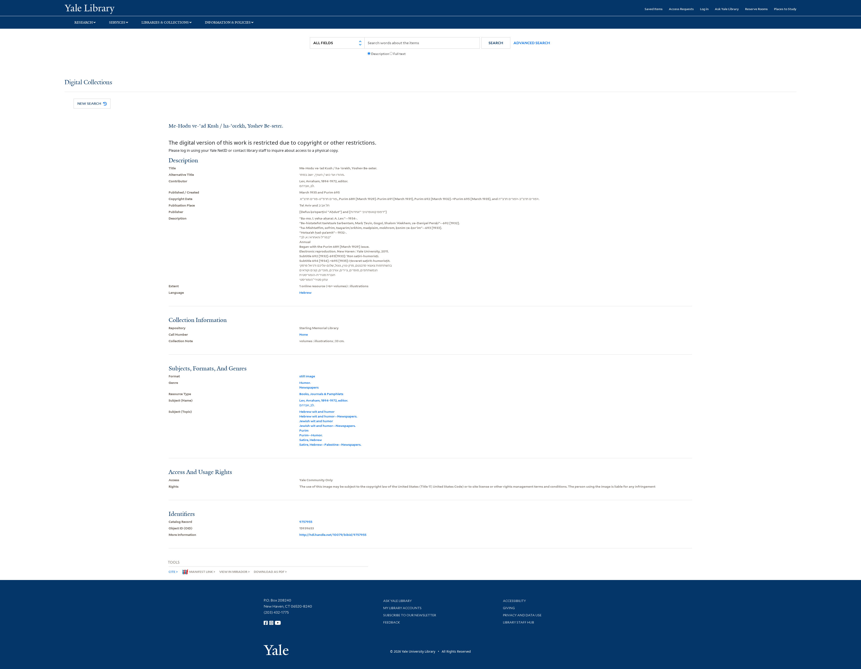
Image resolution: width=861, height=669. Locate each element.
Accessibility (514, 601)
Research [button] (83, 22)
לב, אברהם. (306, 405)
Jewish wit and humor (316, 421)
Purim (304, 430)
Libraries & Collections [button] (165, 22)
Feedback (391, 622)
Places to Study (785, 9)
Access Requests (681, 9)
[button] (495, 43)
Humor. (305, 382)
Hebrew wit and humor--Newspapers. (328, 416)
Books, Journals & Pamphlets (321, 394)
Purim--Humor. (310, 435)
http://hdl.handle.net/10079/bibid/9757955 (332, 535)
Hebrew (305, 292)
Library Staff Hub (518, 622)
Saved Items (654, 9)
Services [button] (117, 22)
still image (307, 376)
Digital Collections (88, 82)
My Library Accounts (402, 608)
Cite (172, 571)
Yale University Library (119, 8)
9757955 (305, 521)
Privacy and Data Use (522, 615)
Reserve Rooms (756, 9)
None (303, 334)
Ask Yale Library (727, 9)
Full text (399, 54)
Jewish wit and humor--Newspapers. (327, 426)
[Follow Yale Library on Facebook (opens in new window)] (266, 623)
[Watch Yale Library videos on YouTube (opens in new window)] (278, 623)
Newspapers (309, 387)
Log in (704, 9)
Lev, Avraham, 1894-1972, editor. (323, 400)
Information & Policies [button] (228, 22)
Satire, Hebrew (310, 440)
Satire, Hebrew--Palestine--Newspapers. (330, 444)
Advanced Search (531, 43)
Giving (509, 608)
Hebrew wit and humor (317, 411)
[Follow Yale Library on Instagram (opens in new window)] (271, 623)
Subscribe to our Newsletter (409, 615)
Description (380, 54)
